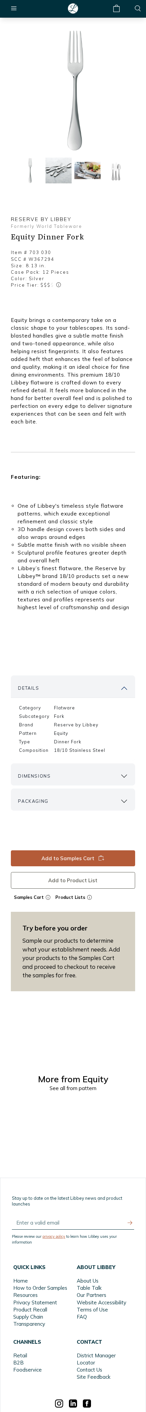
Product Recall (30, 1309)
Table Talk (89, 1288)
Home (20, 1281)
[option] (73, 90)
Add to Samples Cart (67, 858)
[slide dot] (29, 170)
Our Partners (91, 1295)
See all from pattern (73, 1088)
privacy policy (53, 1236)
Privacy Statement (35, 1302)
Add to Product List (73, 880)
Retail (20, 1355)
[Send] (130, 1222)
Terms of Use (92, 1309)
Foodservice (27, 1369)
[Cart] (117, 8)
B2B (18, 1362)
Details (28, 688)
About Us (87, 1281)
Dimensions (34, 776)
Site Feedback (93, 1377)
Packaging (33, 801)
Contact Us (89, 1369)
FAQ (82, 1317)
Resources (25, 1295)
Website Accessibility (101, 1302)
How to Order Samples (40, 1288)
